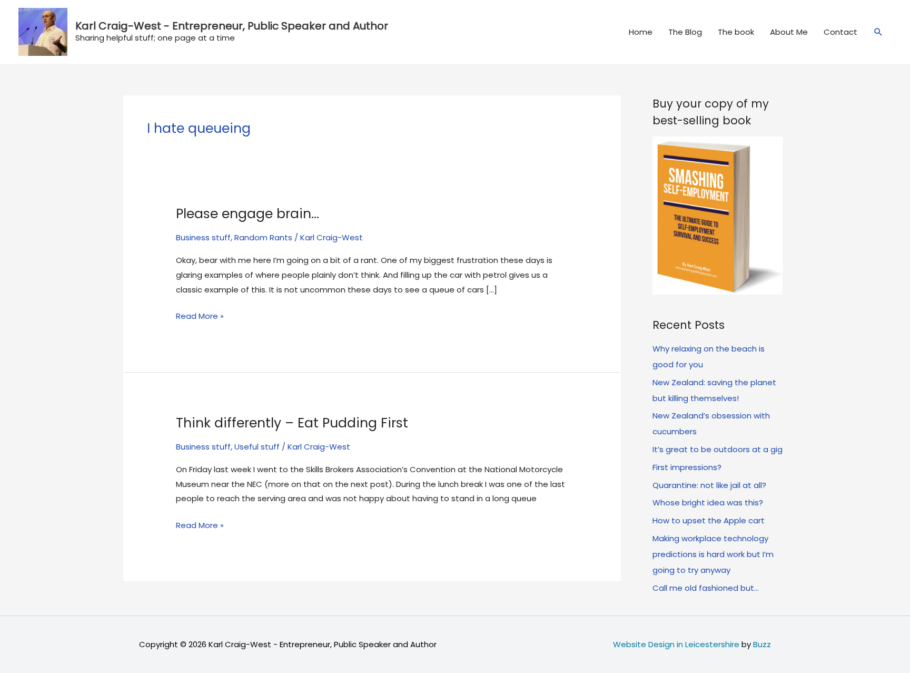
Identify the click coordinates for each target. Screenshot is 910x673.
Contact (840, 31)
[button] (878, 32)
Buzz (762, 644)
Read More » (200, 317)
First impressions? (686, 467)
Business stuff (203, 237)
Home (640, 31)
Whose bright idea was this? (707, 502)
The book (736, 31)
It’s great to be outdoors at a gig (717, 449)
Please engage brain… (247, 213)
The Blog (685, 31)
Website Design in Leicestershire (676, 644)
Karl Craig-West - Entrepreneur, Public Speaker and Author (231, 25)
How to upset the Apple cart (708, 520)
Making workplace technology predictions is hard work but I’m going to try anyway (713, 554)
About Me (789, 31)
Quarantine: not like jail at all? (709, 485)
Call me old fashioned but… (705, 587)
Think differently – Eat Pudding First (292, 423)
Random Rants (263, 237)
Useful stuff (257, 446)
